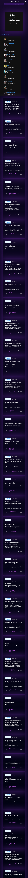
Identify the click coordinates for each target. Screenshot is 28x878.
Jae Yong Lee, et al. (12, 234)
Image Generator (15, 1)
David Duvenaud (10, 86)
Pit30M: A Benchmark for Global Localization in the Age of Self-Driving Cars (13, 503)
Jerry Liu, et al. (12, 631)
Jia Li (8, 38)
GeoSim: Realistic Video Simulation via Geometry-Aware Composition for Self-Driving (13, 461)
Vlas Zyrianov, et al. (12, 293)
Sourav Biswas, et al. (12, 611)
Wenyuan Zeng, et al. (12, 651)
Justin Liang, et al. (12, 532)
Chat (7, 1)
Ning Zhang (9, 65)
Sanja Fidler (9, 59)
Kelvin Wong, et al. (12, 710)
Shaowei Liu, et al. (12, 174)
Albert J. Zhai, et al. (12, 215)
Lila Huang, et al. (13, 690)
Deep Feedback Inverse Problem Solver (13, 343)
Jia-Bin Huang (10, 76)
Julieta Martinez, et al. (12, 512)
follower (18, 23)
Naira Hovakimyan (11, 92)
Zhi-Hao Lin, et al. (12, 133)
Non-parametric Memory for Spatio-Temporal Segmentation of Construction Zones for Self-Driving (13, 363)
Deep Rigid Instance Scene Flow (12, 815)
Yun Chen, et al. (13, 471)
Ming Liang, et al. (12, 551)
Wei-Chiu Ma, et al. (12, 313)
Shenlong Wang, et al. (12, 411)
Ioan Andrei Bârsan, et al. (12, 591)
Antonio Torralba (10, 43)
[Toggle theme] (22, 1)
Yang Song (9, 81)
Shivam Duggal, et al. (13, 391)
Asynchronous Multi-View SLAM (12, 441)
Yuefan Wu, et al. (12, 254)
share (21, 113)
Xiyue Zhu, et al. (12, 113)
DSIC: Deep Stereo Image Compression (13, 760)
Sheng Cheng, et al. (12, 194)
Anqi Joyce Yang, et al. (11, 449)
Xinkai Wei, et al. (12, 571)
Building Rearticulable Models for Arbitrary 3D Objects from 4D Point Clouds (12, 165)
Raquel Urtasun (10, 54)
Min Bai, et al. (12, 371)
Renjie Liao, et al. (13, 729)
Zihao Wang (9, 70)
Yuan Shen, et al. (12, 153)
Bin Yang (9, 49)
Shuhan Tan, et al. (12, 491)
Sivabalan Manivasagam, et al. (12, 670)
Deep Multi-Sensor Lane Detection (12, 797)
